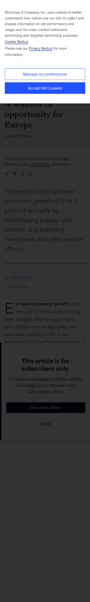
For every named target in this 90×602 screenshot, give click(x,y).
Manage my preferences (45, 74)
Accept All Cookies (45, 88)
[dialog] (45, 51)
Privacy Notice (40, 48)
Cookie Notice (16, 42)
